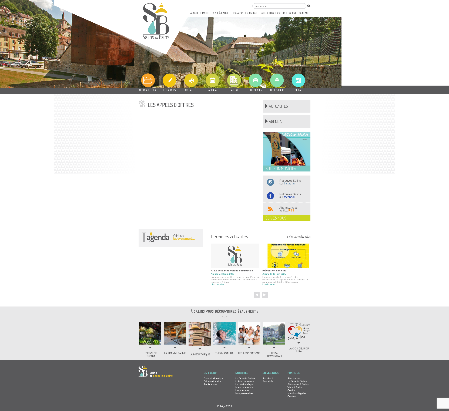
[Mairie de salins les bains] (156, 22)
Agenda (275, 121)
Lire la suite (217, 284)
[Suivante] (265, 295)
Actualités (278, 106)
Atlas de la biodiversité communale (232, 270)
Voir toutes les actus (298, 236)
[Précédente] (257, 295)
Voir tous (184, 237)
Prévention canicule (274, 270)
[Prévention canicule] (286, 256)
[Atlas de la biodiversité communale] (235, 256)
